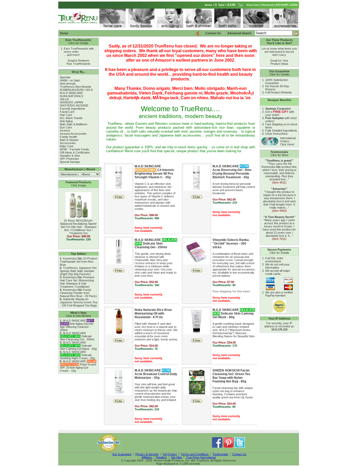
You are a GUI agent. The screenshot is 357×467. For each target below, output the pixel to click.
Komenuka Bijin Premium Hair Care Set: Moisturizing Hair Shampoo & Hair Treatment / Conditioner (77, 282)
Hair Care (66, 114)
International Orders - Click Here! (288, 141)
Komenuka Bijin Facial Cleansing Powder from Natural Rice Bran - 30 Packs (78, 293)
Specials (65, 77)
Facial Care (67, 111)
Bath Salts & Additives (73, 124)
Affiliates (147, 457)
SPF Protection (69, 158)
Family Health (68, 136)
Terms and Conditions (195, 454)
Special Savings (70, 161)
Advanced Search (239, 33)
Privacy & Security (147, 454)
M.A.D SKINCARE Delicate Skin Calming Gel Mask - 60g (78, 345)
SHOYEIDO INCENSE (74, 105)
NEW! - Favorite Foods (74, 149)
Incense (65, 130)
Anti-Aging (66, 121)
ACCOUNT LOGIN (286, 4)
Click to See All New (78, 315)
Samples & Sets (70, 155)
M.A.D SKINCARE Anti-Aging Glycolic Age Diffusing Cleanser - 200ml (77, 325)
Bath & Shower (69, 139)
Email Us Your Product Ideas (279, 62)
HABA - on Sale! (70, 80)
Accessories (68, 143)
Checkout (267, 4)
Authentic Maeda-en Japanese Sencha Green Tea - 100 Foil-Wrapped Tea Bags (78, 302)
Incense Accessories (73, 133)
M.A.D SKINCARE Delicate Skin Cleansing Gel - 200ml (77, 336)
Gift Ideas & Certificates (75, 152)
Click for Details (78, 43)
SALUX (64, 99)
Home (64, 33)
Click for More (279, 155)
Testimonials (220, 454)
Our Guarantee (121, 454)
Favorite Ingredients (72, 108)
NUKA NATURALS (71, 96)
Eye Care (66, 127)
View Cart (252, 4)
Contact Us (213, 33)
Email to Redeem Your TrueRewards (78, 62)
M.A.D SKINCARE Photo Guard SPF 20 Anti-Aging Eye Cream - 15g (78, 366)
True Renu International (201, 457)
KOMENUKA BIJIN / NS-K (76, 89)
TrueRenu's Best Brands (75, 86)
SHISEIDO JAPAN (71, 102)
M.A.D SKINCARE (71, 92)
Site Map (176, 457)
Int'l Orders (170, 454)
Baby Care (66, 146)
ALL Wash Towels (71, 118)
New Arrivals (68, 83)
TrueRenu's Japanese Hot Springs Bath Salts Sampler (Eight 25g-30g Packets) (78, 271)
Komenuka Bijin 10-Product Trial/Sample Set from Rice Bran (78, 261)
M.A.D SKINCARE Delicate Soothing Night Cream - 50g (77, 355)
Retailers (161, 457)
